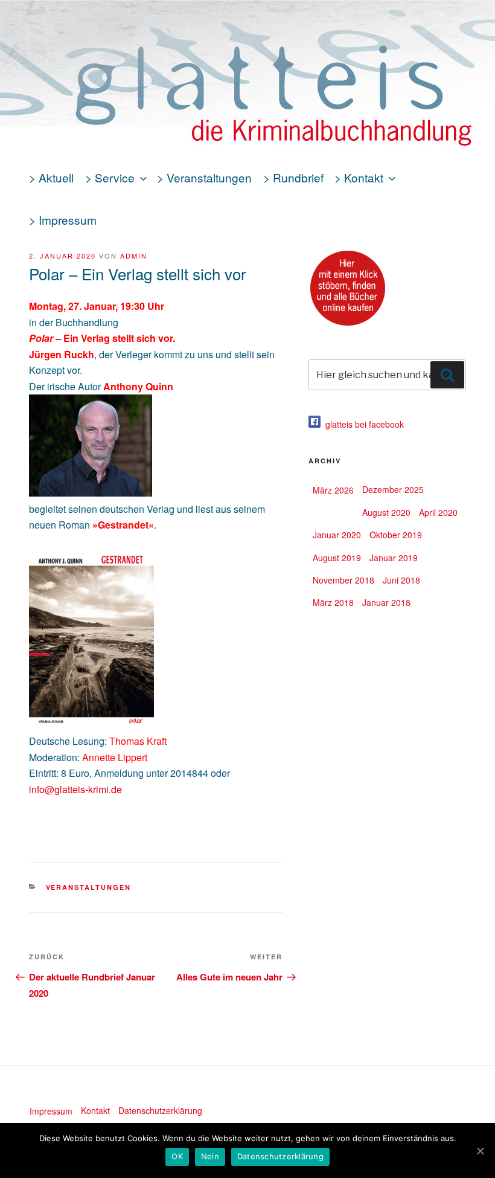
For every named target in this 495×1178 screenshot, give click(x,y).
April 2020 (438, 512)
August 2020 (386, 512)
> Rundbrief (293, 177)
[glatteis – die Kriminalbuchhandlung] (247, 103)
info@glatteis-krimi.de (75, 789)
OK (177, 1156)
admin (133, 255)
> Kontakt (358, 177)
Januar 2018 (386, 602)
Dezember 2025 (393, 489)
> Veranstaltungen (204, 177)
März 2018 (333, 602)
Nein (210, 1156)
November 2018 (343, 580)
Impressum (51, 1111)
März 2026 (333, 490)
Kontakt (95, 1110)
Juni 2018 (401, 580)
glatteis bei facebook (362, 424)
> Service (110, 177)
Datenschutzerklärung (160, 1110)
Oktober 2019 (395, 535)
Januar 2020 (337, 535)
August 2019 (337, 558)
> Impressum (63, 219)
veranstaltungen (89, 887)
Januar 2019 (393, 558)
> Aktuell (51, 177)
